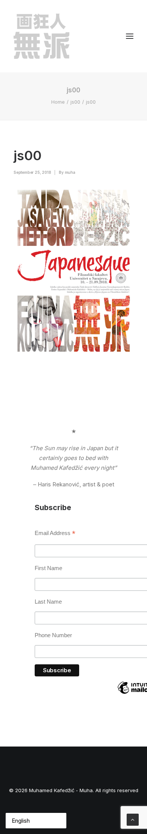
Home (58, 102)
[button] (129, 36)
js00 (75, 102)
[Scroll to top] (133, 819)
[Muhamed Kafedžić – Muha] (41, 36)
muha (70, 172)
